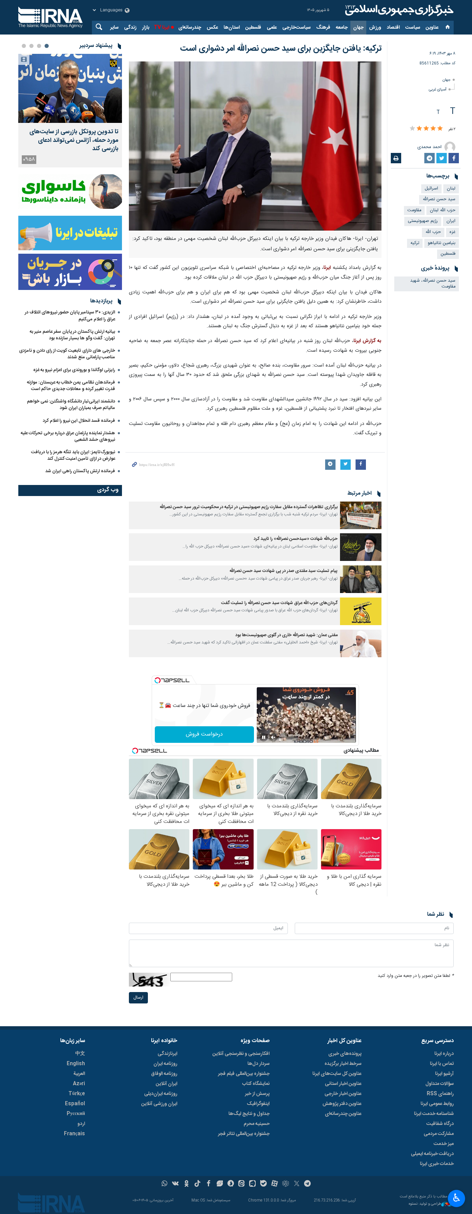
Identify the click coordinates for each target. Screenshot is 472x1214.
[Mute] (273, 737)
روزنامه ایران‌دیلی (160, 1094)
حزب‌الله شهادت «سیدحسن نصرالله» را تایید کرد (296, 539)
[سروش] (230, 1184)
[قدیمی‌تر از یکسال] (360, 515)
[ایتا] (241, 1184)
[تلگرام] (307, 1184)
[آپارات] (274, 1184)
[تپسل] (157, 680)
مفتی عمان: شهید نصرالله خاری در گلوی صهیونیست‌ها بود (286, 635)
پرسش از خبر (257, 1094)
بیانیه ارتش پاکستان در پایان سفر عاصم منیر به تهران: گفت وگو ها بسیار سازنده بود (72, 335)
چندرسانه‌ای (189, 27)
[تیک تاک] (197, 1184)
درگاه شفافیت (440, 1124)
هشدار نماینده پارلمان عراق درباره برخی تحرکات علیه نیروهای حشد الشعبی (68, 436)
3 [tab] (31, 46)
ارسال (138, 997)
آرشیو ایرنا (444, 1074)
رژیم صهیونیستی (423, 221)
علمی (272, 27)
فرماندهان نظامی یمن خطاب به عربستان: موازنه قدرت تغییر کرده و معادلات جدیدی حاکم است (71, 386)
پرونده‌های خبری (344, 1054)
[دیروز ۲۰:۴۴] (70, 88)
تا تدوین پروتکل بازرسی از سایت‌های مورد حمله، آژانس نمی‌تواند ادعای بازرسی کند (74, 140)
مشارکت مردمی (439, 1134)
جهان (358, 27)
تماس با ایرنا (442, 1064)
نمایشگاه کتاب (256, 1084)
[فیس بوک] (208, 1184)
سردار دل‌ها (258, 1064)
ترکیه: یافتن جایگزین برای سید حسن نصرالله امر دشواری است (280, 49)
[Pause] (263, 737)
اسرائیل (431, 188)
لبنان (451, 188)
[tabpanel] (70, 110)
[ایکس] (296, 1184)
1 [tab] (47, 46)
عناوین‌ (432, 27)
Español (75, 1104)
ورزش (375, 27)
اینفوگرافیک (258, 1104)
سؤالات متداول (439, 1084)
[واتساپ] (164, 1184)
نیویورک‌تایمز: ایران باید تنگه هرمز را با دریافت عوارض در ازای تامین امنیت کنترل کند (73, 455)
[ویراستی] (219, 1184)
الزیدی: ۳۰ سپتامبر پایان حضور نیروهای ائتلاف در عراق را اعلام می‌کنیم (70, 316)
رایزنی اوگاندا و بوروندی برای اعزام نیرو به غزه (74, 370)
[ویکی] (175, 1184)
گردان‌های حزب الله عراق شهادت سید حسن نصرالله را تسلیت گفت (279, 603)
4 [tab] (24, 46)
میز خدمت (444, 1144)
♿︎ (457, 1198)
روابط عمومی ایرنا (437, 1104)
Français (74, 1134)
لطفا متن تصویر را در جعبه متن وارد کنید (416, 976)
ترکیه (414, 243)
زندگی (130, 27)
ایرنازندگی (167, 1054)
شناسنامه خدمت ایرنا (434, 1114)
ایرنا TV (161, 27)
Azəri (79, 1084)
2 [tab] (39, 46)
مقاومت (414, 210)
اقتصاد (393, 27)
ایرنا (398, 10)
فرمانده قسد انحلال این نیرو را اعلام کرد (79, 421)
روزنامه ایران (165, 1064)
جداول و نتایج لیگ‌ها (249, 1114)
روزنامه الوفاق (164, 1074)
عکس (212, 27)
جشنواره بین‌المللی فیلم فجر (244, 1074)
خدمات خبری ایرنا (437, 1164)
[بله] (263, 1184)
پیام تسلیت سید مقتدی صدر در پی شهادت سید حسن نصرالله (283, 571)
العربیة (79, 1074)
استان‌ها (232, 27)
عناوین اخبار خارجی (342, 1094)
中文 (80, 1054)
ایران (450, 221)
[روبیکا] (285, 1184)
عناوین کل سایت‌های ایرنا (336, 1074)
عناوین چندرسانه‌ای (343, 1114)
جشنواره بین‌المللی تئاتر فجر (244, 1134)
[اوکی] (186, 1184)
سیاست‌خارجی (296, 27)
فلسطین (253, 27)
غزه (452, 232)
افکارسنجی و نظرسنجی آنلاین (241, 1054)
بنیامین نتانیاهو (441, 243)
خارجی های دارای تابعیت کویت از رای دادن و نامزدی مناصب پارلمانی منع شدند (67, 354)
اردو (81, 1124)
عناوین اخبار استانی (343, 1084)
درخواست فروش (204, 734)
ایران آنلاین (166, 1084)
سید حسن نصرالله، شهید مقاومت (432, 283)
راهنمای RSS (440, 1094)
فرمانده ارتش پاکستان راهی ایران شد (80, 471)
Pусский (76, 1114)
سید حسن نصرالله (439, 199)
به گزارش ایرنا (367, 341)
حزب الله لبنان (442, 210)
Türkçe (76, 1094)
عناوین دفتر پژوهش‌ (341, 1104)
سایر (114, 27)
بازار (145, 27)
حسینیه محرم (257, 1124)
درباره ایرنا (444, 1054)
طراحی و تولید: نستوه (425, 1204)
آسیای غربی (437, 89)
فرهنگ (323, 27)
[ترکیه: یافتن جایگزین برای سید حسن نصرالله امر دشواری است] (255, 146)
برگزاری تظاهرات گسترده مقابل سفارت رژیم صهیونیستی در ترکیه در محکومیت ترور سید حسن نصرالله (249, 507)
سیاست (412, 27)
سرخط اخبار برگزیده (342, 1064)
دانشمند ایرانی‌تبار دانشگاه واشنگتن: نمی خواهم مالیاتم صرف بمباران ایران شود (71, 405)
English (76, 1064)
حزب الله (433, 232)
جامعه (342, 27)
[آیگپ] (252, 1184)
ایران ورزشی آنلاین (159, 1104)
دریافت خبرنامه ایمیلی (432, 1154)
